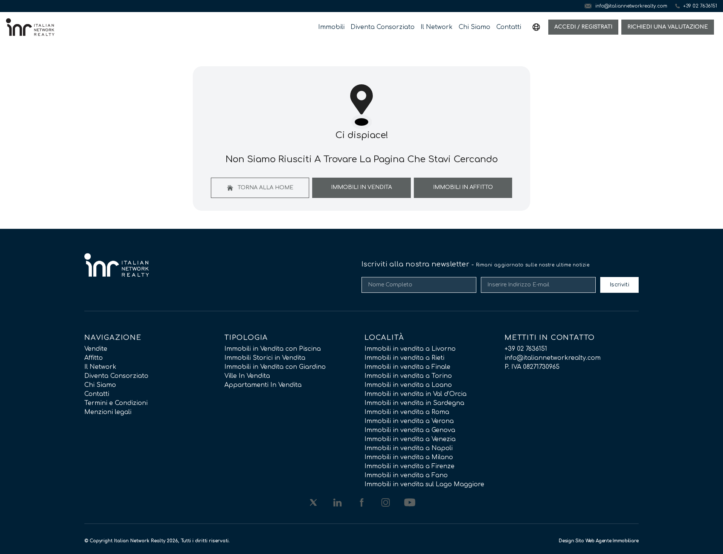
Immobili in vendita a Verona (409, 421)
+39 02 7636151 (526, 348)
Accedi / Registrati (583, 27)
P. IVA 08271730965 (532, 367)
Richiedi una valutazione (667, 27)
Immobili (331, 27)
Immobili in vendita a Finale (407, 367)
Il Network (437, 27)
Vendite (95, 348)
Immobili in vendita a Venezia (410, 439)
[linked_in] (337, 502)
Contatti (508, 27)
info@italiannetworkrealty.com (553, 358)
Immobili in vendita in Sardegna (414, 403)
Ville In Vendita (247, 376)
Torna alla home (264, 187)
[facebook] (361, 502)
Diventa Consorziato (383, 27)
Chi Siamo (474, 27)
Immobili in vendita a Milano (409, 457)
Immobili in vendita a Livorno (410, 348)
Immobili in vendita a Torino (408, 376)
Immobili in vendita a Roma (407, 412)
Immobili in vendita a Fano (406, 475)
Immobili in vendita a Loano (408, 385)
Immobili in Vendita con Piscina (272, 348)
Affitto (93, 358)
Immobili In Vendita (361, 187)
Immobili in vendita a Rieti (404, 358)
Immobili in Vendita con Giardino (275, 367)
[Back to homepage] (30, 27)
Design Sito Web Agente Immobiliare (599, 540)
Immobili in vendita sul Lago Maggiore (424, 484)
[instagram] (386, 502)
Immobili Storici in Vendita (264, 358)
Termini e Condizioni (116, 403)
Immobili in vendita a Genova (410, 430)
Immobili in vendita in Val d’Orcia (416, 394)
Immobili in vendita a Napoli (409, 448)
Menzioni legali (107, 412)
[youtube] (410, 502)
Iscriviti (619, 285)
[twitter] (313, 502)
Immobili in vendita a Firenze (410, 466)
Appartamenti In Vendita (263, 385)
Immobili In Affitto (463, 187)
